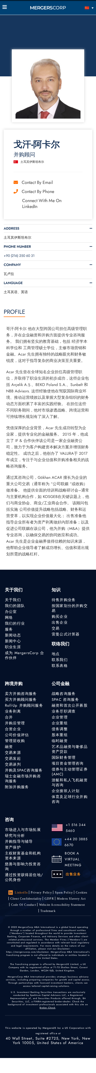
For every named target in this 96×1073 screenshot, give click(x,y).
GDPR (49, 898)
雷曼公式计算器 (66, 634)
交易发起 (13, 758)
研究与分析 (15, 835)
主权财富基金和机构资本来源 (23, 856)
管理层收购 (15, 740)
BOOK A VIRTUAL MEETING (73, 859)
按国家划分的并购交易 (70, 608)
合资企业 (13, 729)
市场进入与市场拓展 (23, 829)
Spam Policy (64, 892)
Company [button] (12, 264)
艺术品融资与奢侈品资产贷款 (70, 749)
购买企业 (60, 616)
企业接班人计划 (66, 790)
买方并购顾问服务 (21, 699)
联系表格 (60, 665)
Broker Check (47, 1007)
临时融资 (60, 740)
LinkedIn (21, 892)
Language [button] (13, 283)
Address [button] (11, 228)
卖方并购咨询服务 (21, 693)
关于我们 (13, 599)
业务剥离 (13, 711)
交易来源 (13, 752)
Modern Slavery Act (71, 898)
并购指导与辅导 (19, 841)
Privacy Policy (41, 892)
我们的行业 (15, 623)
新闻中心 (13, 641)
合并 (9, 717)
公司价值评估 (17, 734)
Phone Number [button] (17, 246)
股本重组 (60, 734)
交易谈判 (13, 764)
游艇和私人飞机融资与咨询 (70, 782)
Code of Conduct (23, 905)
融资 (9, 746)
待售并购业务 (64, 599)
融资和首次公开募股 (70, 705)
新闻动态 (13, 635)
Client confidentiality (26, 898)
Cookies (81, 892)
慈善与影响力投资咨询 (23, 866)
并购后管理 (15, 723)
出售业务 (73, 874)
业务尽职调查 (64, 711)
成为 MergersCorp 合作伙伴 (24, 655)
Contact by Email (37, 182)
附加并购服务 (17, 786)
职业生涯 (13, 647)
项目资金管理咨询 (68, 763)
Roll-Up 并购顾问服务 (24, 705)
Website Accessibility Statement (62, 905)
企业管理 (60, 717)
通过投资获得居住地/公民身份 (24, 877)
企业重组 (60, 723)
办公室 (11, 611)
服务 (9, 629)
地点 (56, 653)
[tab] (48, 228)
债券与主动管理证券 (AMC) (70, 772)
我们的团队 (15, 605)
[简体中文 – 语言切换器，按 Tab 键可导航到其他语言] (82, 7)
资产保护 (13, 847)
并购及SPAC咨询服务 (24, 770)
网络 (9, 617)
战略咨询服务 (64, 693)
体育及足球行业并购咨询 (70, 799)
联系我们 (60, 659)
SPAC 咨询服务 (65, 699)
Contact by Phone (38, 191)
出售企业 (60, 622)
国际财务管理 (64, 757)
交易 (56, 628)
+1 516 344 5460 (76, 827)
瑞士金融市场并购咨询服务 (23, 779)
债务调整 (60, 729)
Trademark (48, 911)
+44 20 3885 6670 (76, 842)
